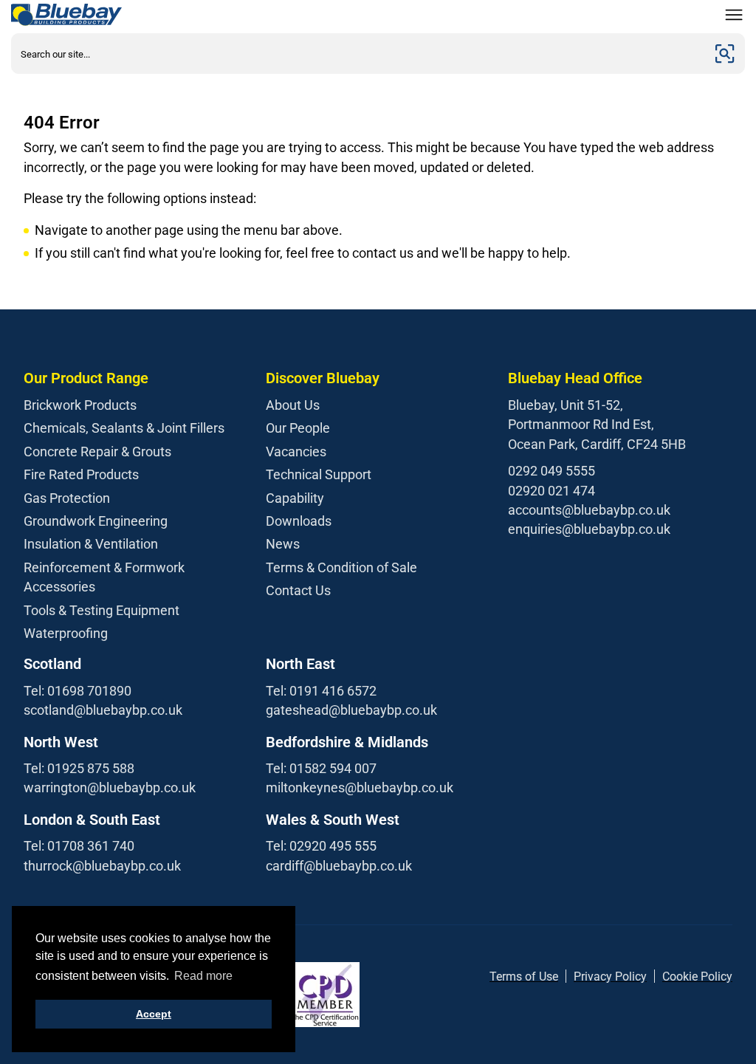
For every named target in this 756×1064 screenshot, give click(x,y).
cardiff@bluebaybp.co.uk (339, 865)
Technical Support (318, 474)
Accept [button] (153, 1014)
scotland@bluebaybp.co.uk (103, 710)
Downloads (298, 521)
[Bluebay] (66, 15)
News (283, 544)
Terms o (510, 976)
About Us (293, 405)
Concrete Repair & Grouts (97, 451)
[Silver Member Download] (325, 994)
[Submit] (725, 53)
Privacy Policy (610, 976)
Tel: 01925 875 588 (79, 768)
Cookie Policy (697, 976)
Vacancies (296, 451)
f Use (545, 976)
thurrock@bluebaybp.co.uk (102, 865)
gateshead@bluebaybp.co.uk (351, 710)
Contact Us (298, 590)
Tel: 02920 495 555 (321, 846)
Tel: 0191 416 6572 (321, 691)
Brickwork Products (80, 405)
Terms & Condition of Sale (341, 567)
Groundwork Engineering (96, 521)
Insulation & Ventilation (91, 544)
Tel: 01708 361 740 (79, 846)
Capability (295, 498)
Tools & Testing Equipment (101, 610)
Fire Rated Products (81, 474)
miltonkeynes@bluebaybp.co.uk (359, 787)
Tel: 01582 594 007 (321, 768)
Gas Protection (67, 498)
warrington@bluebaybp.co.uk (110, 787)
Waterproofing (66, 633)
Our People (298, 428)
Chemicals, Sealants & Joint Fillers (124, 428)
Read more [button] (203, 975)
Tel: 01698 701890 (77, 691)
